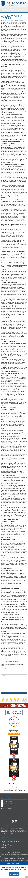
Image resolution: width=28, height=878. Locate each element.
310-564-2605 (16, 654)
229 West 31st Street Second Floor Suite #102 (6, 843)
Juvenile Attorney (14, 620)
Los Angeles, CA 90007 (6, 845)
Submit (14, 693)
